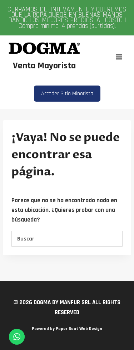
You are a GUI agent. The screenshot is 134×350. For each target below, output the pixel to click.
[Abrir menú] (118, 56)
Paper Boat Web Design (79, 328)
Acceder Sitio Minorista (67, 93)
